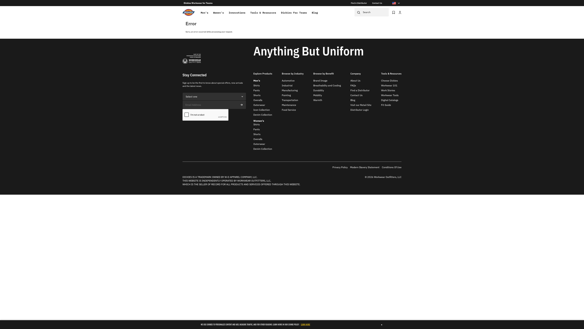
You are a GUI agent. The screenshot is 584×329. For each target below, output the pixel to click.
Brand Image (320, 80)
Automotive (288, 80)
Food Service (289, 109)
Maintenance (289, 104)
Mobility (317, 95)
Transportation (290, 100)
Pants (256, 90)
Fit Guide (386, 104)
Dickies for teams (294, 12)
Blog (315, 12)
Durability (318, 90)
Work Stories (388, 90)
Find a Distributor (360, 90)
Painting (286, 95)
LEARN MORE (305, 324)
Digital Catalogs (389, 100)
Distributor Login (359, 109)
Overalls (257, 100)
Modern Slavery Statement (364, 167)
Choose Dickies (389, 80)
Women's (218, 12)
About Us (355, 80)
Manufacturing (290, 90)
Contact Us (356, 95)
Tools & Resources (263, 12)
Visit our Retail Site (360, 104)
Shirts (256, 85)
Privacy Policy (340, 167)
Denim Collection (262, 114)
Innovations (237, 12)
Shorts (257, 95)
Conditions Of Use (391, 167)
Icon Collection (261, 109)
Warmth (317, 100)
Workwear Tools (390, 95)
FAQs (353, 85)
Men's (204, 12)
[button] (262, 75)
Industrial (287, 85)
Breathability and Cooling (327, 85)
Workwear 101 (389, 85)
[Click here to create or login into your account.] (399, 12)
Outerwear (259, 104)
